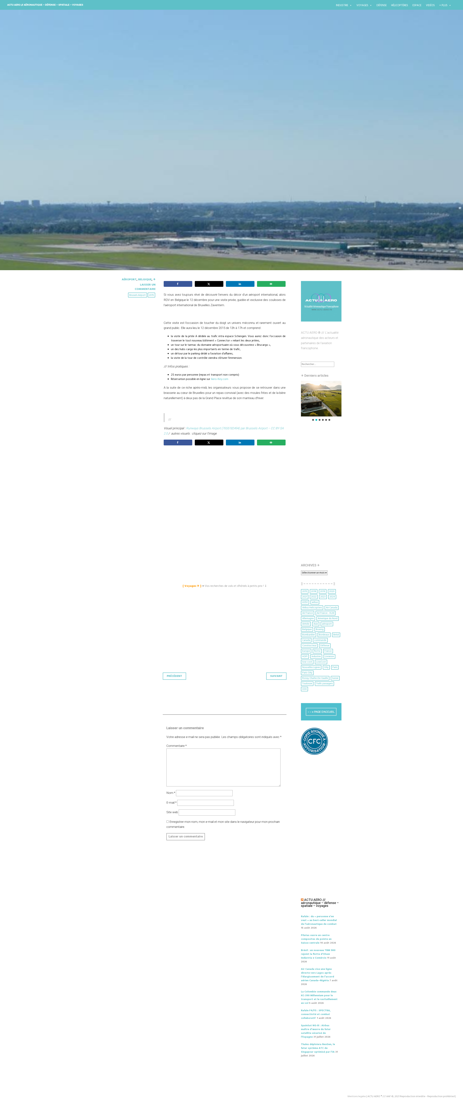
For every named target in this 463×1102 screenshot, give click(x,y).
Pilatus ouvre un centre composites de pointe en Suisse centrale (316, 939)
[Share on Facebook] (178, 284)
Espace (417, 5)
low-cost (307, 662)
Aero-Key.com (219, 379)
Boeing (320, 629)
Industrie (342, 5)
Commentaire (176, 746)
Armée (305, 624)
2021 (304, 597)
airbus (315, 602)
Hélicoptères (399, 5)
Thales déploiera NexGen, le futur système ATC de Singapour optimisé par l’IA (318, 1048)
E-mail (171, 802)
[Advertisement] (225, 488)
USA (304, 689)
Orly (326, 667)
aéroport (327, 624)
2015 (151, 295)
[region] (321, 401)
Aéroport (129, 279)
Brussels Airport (137, 295)
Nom (170, 793)
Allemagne (308, 618)
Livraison (329, 656)
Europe (306, 651)
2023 (323, 597)
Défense (382, 5)
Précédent (174, 676)
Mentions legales (356, 1096)
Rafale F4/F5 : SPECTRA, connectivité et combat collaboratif (316, 1014)
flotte (317, 651)
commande (320, 640)
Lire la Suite (135, 173)
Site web (172, 812)
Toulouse (307, 684)
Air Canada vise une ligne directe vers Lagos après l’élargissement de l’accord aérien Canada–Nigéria (317, 975)
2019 (322, 591)
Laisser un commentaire (145, 287)
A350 (305, 602)
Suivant (276, 676)
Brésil (336, 635)
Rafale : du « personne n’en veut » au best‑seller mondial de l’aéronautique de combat (319, 920)
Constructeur (309, 646)
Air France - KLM (325, 613)
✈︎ (154, 279)
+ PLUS (443, 5)
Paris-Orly (307, 673)
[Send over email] (271, 284)
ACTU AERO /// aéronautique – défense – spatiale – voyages (45, 4)
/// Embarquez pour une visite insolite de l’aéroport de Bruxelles (224, 152)
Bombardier (308, 635)
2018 (313, 591)
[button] (321, 398)
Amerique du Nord (327, 618)
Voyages (362, 5)
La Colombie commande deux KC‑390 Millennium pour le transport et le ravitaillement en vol (319, 997)
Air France (307, 613)
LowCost (321, 662)
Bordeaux (324, 635)
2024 (332, 597)
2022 (313, 597)
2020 (332, 591)
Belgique (145, 279)
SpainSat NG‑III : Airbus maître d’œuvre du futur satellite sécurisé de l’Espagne (316, 1031)
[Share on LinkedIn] (240, 284)
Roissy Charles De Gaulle (315, 678)
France (328, 651)
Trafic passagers (324, 684)
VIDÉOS (430, 5)
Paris (334, 667)
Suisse (335, 678)
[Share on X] (209, 284)
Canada (306, 640)
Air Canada (331, 608)
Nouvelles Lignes (311, 667)
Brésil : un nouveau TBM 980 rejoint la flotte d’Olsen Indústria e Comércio (318, 954)
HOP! (305, 656)
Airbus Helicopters (312, 608)
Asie (315, 624)
